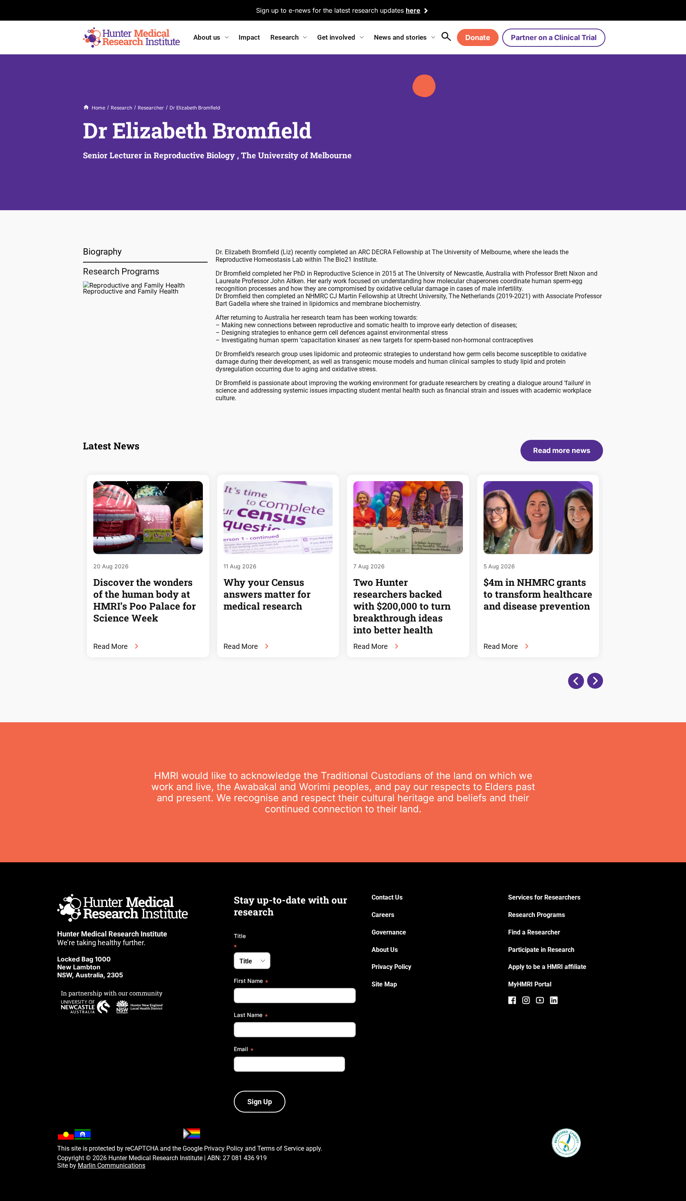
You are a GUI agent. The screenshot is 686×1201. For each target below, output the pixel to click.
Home (98, 108)
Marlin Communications (111, 1165)
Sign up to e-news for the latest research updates (330, 10)
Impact (249, 37)
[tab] (145, 252)
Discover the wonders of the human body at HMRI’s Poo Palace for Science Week (144, 600)
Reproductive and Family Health (130, 291)
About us (206, 37)
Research (284, 37)
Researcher (151, 108)
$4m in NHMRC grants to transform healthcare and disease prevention (538, 594)
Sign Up (259, 1101)
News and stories (400, 37)
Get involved (336, 37)
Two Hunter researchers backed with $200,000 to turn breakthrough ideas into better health (402, 606)
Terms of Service (280, 1148)
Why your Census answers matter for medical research (267, 594)
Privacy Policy (223, 1148)
